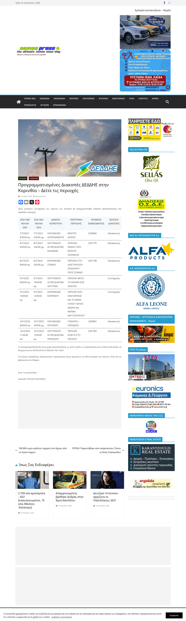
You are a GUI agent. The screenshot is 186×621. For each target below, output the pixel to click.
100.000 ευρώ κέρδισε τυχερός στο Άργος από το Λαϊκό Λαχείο (43, 450)
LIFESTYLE (143, 98)
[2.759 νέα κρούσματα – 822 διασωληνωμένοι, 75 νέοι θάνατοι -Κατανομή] (32, 472)
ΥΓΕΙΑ (131, 98)
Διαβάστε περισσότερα (61, 617)
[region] (93, 614)
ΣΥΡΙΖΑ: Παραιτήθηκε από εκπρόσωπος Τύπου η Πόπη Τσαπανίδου (96, 450)
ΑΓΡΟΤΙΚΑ (103, 98)
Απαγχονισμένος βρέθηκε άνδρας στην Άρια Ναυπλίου (69, 496)
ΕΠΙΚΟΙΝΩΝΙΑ (59, 105)
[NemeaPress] (18, 102)
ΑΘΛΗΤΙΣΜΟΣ (118, 98)
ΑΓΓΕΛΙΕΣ (44, 105)
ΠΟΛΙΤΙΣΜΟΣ (88, 98)
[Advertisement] (68, 410)
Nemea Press (40, 196)
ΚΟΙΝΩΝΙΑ (44, 98)
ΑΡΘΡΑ (155, 98)
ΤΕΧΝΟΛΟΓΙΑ (30, 105)
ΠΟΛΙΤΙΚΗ (73, 98)
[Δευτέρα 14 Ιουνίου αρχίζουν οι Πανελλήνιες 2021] (107, 472)
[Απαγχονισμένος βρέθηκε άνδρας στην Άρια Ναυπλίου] (69, 472)
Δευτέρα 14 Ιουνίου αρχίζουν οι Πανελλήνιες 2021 (105, 496)
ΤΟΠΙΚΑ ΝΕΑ (29, 98)
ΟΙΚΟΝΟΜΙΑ (59, 98)
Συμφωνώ (174, 615)
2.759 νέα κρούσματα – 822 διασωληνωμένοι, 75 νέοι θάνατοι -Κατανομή (31, 500)
